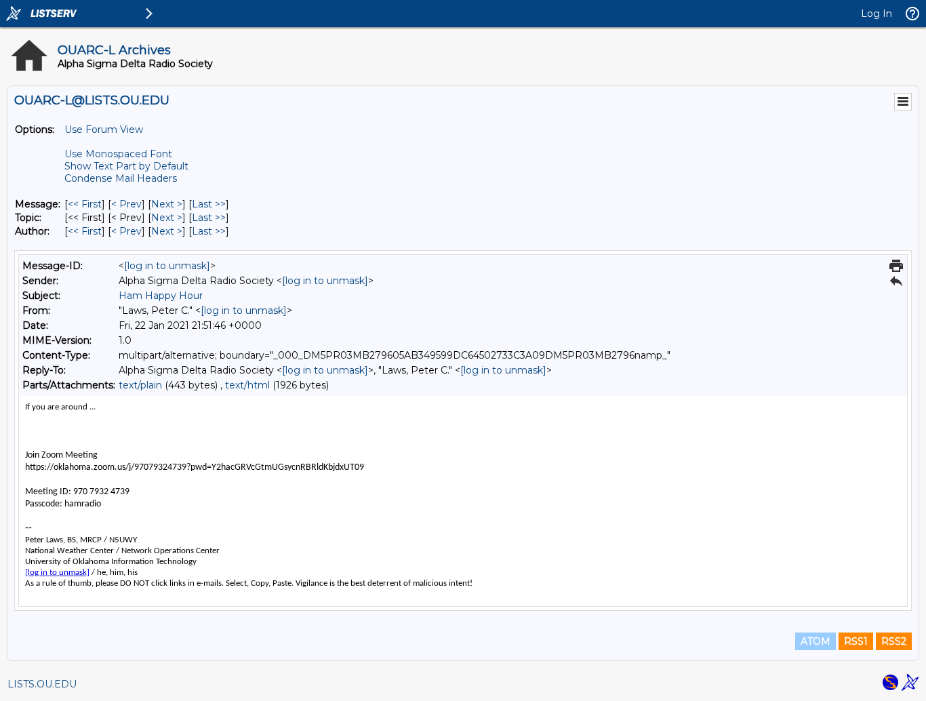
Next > (166, 204)
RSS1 (856, 641)
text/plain (140, 385)
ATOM (815, 641)
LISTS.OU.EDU (42, 684)
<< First (85, 204)
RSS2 (893, 641)
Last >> (209, 204)
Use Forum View (103, 129)
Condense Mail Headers (120, 178)
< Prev (126, 204)
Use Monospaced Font (118, 154)
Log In (876, 13)
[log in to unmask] (167, 266)
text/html (247, 385)
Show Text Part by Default (126, 166)
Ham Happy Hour (161, 295)
